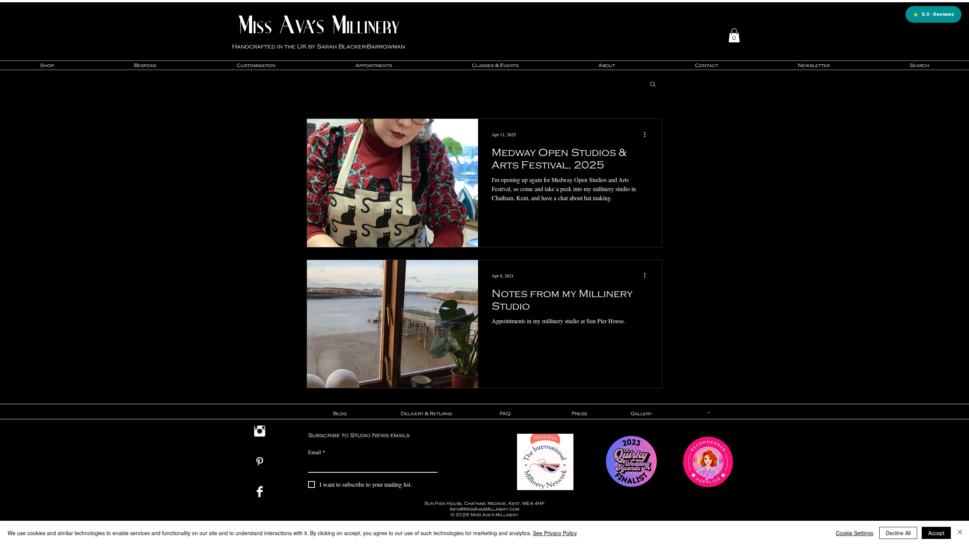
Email (316, 452)
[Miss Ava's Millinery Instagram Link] (259, 431)
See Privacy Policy (555, 533)
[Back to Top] (708, 412)
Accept (936, 533)
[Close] (959, 533)
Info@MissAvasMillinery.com (484, 509)
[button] (734, 35)
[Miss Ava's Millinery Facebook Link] (259, 491)
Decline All (898, 533)
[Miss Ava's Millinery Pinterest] (259, 461)
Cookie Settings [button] (854, 533)
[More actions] (647, 134)
